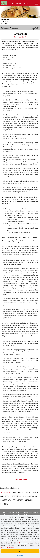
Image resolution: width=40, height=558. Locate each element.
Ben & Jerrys (18, 500)
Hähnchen (4, 504)
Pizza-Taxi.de (18, 515)
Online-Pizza (31, 515)
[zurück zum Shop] (20, 37)
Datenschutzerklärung (8, 547)
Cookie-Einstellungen (12, 183)
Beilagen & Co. (31, 496)
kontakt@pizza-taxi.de (14, 68)
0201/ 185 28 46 (11, 64)
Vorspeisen (5, 492)
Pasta (27, 492)
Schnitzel (4, 496)
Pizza (14, 492)
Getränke (29, 500)
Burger (34, 492)
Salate (20, 492)
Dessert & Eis (5, 500)
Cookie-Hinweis (22, 543)
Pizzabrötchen (17, 496)
